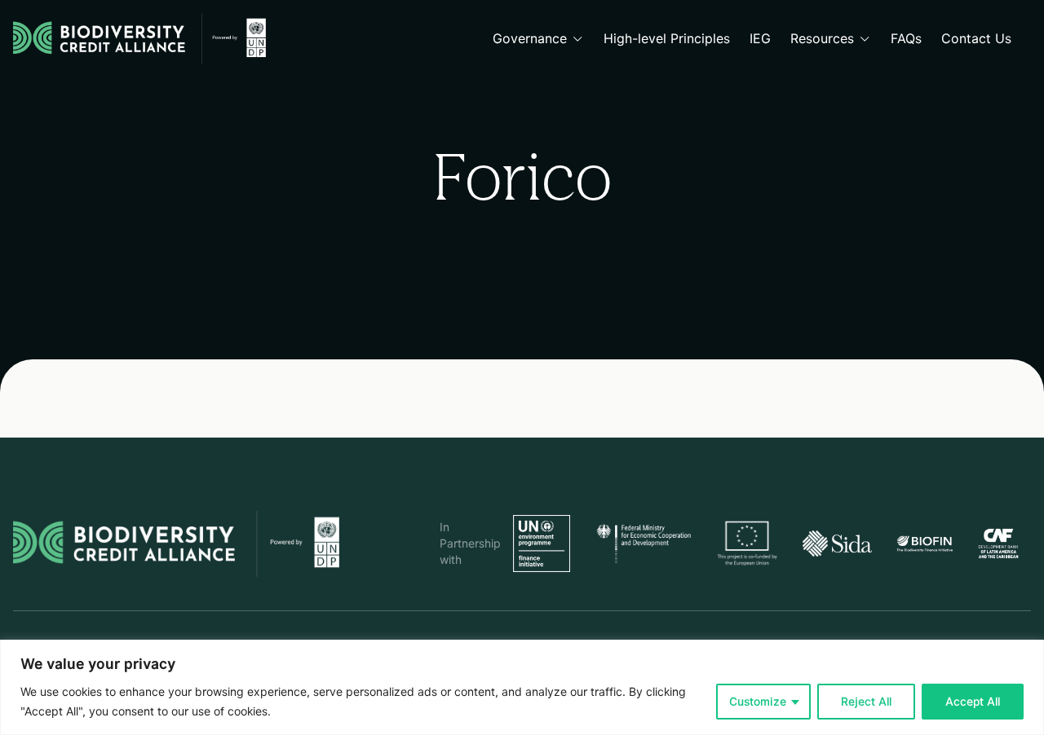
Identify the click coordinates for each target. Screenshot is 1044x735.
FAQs (906, 38)
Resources (822, 38)
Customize (757, 701)
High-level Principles (667, 38)
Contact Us (976, 38)
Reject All (866, 701)
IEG (760, 38)
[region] (522, 687)
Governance (530, 38)
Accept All (972, 701)
